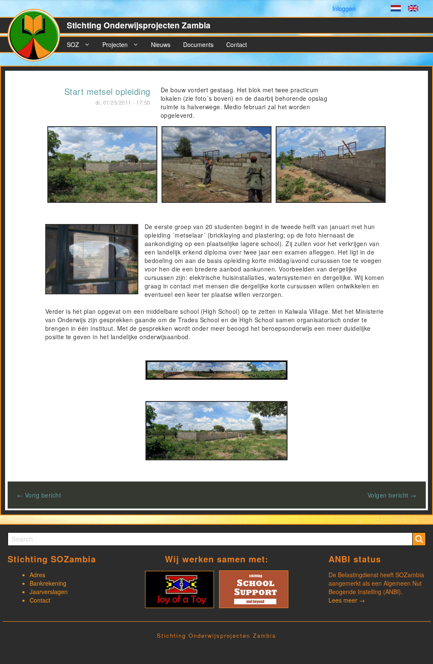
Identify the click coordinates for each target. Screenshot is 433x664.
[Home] (37, 38)
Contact (236, 44)
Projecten (115, 44)
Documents (198, 44)
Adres (37, 574)
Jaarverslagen (49, 591)
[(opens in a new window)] (179, 588)
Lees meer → (347, 600)
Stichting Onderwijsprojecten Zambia (139, 25)
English (413, 9)
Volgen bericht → (392, 495)
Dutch (396, 9)
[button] (102, 163)
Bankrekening (48, 583)
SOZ (73, 44)
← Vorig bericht (39, 495)
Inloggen (344, 8)
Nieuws (160, 44)
